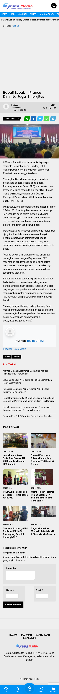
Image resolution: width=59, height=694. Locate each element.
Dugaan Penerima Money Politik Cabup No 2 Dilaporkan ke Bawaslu (43, 531)
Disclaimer (29, 638)
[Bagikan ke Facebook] (33, 119)
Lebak (16, 26)
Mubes (7, 356)
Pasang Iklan (42, 635)
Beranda (7, 26)
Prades (17, 356)
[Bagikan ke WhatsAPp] (46, 119)
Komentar (12, 568)
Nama (10, 590)
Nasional (22, 14)
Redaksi (13, 635)
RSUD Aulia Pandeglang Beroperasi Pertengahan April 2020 (15, 495)
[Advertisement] (29, 58)
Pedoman (26, 635)
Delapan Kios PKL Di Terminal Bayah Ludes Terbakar (27, 416)
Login (12, 14)
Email (39, 590)
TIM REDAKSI (35, 341)
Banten (33, 14)
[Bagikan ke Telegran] (53, 119)
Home (4, 14)
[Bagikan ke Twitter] (40, 119)
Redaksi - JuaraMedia (14, 349)
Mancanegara (47, 14)
